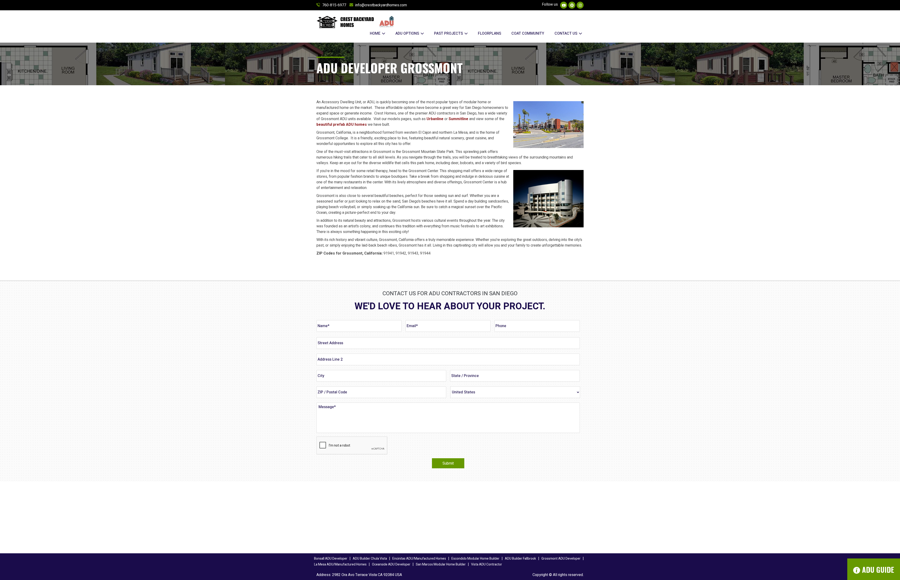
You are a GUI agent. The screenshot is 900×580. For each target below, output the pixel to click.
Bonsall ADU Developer (330, 558)
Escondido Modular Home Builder (475, 558)
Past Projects (449, 33)
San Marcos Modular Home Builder (441, 564)
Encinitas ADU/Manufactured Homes (419, 558)
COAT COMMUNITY (527, 33)
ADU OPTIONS (407, 33)
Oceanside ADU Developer (391, 564)
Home (375, 33)
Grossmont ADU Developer (561, 558)
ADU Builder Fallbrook (520, 558)
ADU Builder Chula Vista (370, 558)
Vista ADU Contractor (486, 564)
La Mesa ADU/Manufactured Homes (340, 564)
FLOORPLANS (489, 33)
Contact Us (566, 33)
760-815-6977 (334, 5)
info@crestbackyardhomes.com (381, 5)
